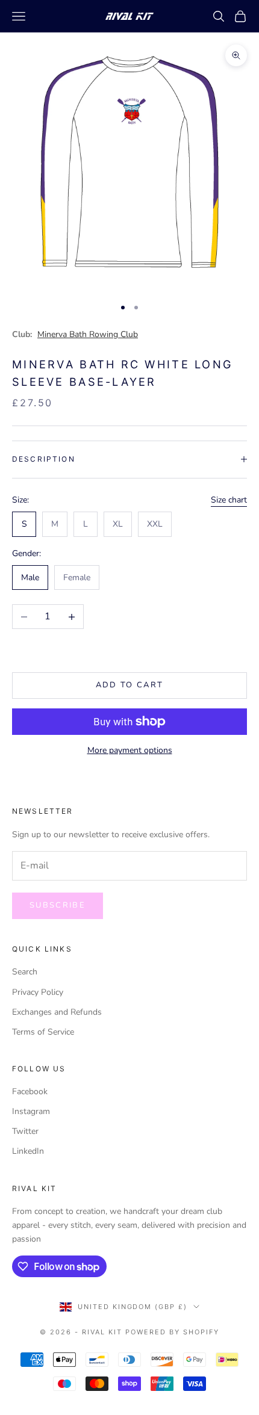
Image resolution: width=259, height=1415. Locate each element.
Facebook (30, 1091)
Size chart (229, 500)
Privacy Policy (37, 992)
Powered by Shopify (172, 1332)
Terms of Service (43, 1032)
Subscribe (58, 905)
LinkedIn (28, 1151)
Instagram (31, 1111)
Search (24, 971)
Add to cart (130, 685)
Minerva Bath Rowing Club (87, 334)
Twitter (25, 1131)
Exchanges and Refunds (57, 1012)
